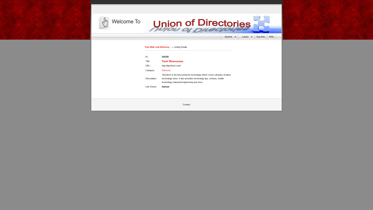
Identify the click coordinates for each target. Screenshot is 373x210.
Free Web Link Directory (157, 47)
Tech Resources (172, 61)
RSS (271, 37)
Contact (186, 104)
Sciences (166, 70)
